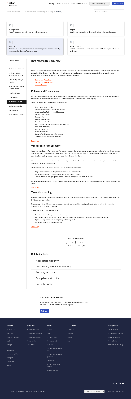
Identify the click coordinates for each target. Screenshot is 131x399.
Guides (49, 329)
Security (59, 12)
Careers (70, 333)
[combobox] (109, 11)
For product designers (34, 337)
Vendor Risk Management (44, 82)
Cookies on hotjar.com (16, 69)
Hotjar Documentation (14, 12)
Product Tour (11, 329)
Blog (48, 333)
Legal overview (113, 329)
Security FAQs (13, 110)
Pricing (51, 4)
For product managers (34, 333)
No (82, 242)
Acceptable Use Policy (115, 345)
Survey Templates (12, 354)
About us (71, 329)
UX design (50, 360)
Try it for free (118, 4)
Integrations (10, 350)
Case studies (31, 345)
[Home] (12, 5)
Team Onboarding (41, 85)
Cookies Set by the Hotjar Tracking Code (16, 74)
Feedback (10, 341)
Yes (72, 242)
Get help (44, 311)
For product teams (33, 329)
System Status (63, 4)
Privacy (70, 337)
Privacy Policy (112, 341)
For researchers (32, 341)
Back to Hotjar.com (79, 4)
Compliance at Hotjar (48, 278)
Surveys (9, 345)
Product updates (52, 341)
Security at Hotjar (14, 93)
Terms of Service (114, 337)
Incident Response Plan (16, 115)
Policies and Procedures (43, 80)
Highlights (10, 358)
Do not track (120, 391)
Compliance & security (115, 333)
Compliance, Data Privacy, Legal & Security (39, 12)
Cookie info (110, 391)
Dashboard (10, 361)
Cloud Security (13, 97)
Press (69, 341)
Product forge (52, 337)
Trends (9, 365)
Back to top (35, 141)
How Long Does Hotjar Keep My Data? (16, 88)
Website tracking (52, 370)
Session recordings (13, 337)
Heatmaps (10, 333)
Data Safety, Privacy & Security (16, 81)
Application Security (15, 106)
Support (50, 345)
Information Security (15, 102)
